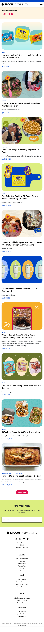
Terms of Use (22, 566)
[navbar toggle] (41, 4)
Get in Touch (22, 611)
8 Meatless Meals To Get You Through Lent (21, 432)
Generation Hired (22, 587)
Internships (22, 616)
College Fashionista (22, 582)
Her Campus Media (22, 559)
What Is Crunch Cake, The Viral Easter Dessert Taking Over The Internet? (18, 336)
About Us (22, 561)
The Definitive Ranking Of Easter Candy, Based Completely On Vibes (20, 197)
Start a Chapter (22, 600)
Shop (22, 568)
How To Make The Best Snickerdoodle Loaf (21, 476)
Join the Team (22, 614)
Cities (22, 571)
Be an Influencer (22, 603)
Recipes (4, 332)
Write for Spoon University (22, 598)
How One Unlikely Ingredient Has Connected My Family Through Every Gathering (22, 243)
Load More (22, 492)
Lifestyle (4, 100)
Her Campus (22, 579)
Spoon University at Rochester (12, 473)
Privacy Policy (22, 563)
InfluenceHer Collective (22, 584)
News (3, 52)
